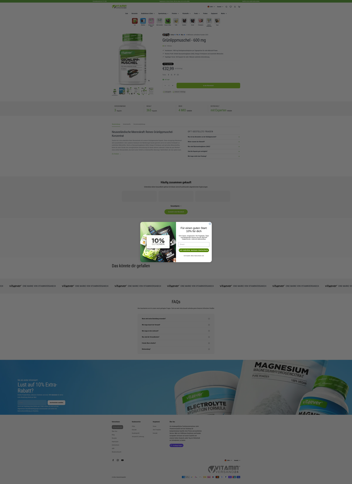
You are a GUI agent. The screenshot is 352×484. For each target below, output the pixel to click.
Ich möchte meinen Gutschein (194, 250)
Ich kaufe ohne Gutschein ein (194, 255)
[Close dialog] (210, 224)
